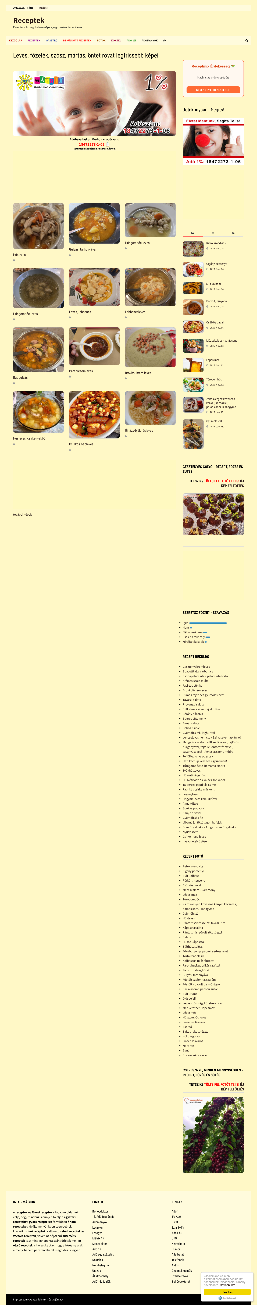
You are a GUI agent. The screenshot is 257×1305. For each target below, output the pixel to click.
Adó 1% (131, 40)
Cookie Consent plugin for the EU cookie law (227, 1298)
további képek (22, 514)
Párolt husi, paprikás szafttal (201, 965)
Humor (176, 1249)
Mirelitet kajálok (194, 642)
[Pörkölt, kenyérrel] (193, 302)
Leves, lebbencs (80, 312)
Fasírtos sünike (192, 685)
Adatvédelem (37, 1299)
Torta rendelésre (194, 956)
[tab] (193, 233)
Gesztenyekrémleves (196, 667)
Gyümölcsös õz (193, 818)
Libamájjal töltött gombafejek (202, 822)
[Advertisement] (94, 175)
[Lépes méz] (193, 360)
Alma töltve (190, 803)
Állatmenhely (100, 1276)
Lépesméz (189, 1013)
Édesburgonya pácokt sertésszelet (205, 951)
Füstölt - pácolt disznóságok (201, 984)
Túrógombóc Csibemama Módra (204, 766)
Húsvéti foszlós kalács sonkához (204, 780)
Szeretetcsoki (180, 1276)
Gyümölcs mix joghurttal (199, 733)
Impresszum (20, 1299)
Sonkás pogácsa (193, 808)
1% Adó (176, 1216)
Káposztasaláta (193, 928)
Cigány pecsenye (216, 264)
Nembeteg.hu (100, 1265)
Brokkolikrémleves (195, 690)
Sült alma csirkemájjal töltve (201, 709)
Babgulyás (20, 377)
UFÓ (174, 1238)
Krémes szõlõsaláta (196, 681)
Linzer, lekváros (193, 1041)
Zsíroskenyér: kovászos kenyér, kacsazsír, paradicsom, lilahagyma (221, 403)
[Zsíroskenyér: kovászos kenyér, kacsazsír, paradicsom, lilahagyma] (193, 399)
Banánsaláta (191, 723)
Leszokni (97, 1227)
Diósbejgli (189, 998)
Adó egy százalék (103, 1254)
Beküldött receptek (77, 40)
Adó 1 (175, 1211)
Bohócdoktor (100, 1211)
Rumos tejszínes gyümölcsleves (203, 695)
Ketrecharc (178, 1244)
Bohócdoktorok (181, 1281)
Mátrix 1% (98, 1238)
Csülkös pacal (215, 322)
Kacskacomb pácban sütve (200, 989)
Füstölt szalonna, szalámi (199, 980)
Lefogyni (97, 1233)
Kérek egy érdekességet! (213, 90)
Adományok (150, 40)
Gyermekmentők (182, 1270)
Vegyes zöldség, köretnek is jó (202, 1003)
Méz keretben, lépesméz (199, 1008)
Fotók (101, 40)
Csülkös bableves (81, 444)
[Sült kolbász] (193, 284)
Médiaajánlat (54, 1299)
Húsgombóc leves (137, 243)
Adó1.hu (177, 1233)
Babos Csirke (191, 728)
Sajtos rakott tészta (195, 1031)
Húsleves (19, 255)
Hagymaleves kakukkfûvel (200, 799)
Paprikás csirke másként (199, 789)
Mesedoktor (99, 1244)
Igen (186, 623)
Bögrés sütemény (194, 718)
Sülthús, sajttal (193, 946)
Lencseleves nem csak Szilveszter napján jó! (212, 737)
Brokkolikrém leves (138, 373)
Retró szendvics (216, 243)
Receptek (29, 20)
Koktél (116, 40)
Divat (175, 1222)
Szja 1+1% (178, 1227)
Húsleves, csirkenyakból (29, 438)
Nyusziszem (190, 832)
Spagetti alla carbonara (198, 671)
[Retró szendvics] (193, 244)
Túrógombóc (214, 379)
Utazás (96, 1270)
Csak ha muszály (194, 637)
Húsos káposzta (193, 942)
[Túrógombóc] (193, 380)
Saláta (187, 937)
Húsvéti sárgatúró (194, 775)
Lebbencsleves (135, 312)
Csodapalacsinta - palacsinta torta (205, 676)
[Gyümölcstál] (193, 422)
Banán (187, 1050)
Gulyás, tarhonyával (83, 249)
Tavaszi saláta (192, 700)
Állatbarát (178, 1254)
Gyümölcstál (214, 421)
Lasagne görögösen (196, 841)
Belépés (43, 7)
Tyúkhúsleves (192, 770)
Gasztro (52, 40)
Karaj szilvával (192, 813)
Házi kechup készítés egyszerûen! (205, 761)
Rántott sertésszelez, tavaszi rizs (204, 923)
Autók (175, 1265)
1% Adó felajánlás (103, 1216)
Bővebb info (227, 1284)
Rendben (227, 1292)
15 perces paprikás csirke (199, 785)
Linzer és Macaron (194, 1022)
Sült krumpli (191, 994)
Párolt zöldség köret (196, 970)
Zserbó (187, 1027)
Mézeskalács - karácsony (221, 340)
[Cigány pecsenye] (193, 264)
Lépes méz (213, 360)
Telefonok (178, 1260)
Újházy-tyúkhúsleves (139, 430)
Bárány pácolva (193, 714)
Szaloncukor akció (195, 1055)
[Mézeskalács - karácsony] (193, 341)
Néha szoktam (192, 632)
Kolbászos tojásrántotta (198, 961)
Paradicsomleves (81, 371)
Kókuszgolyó (191, 1036)
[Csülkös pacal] (193, 323)
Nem (186, 627)
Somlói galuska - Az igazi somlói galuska (209, 827)
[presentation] (193, 233)
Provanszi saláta (193, 704)
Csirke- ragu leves (194, 837)
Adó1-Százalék (101, 1281)
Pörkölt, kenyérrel (216, 301)
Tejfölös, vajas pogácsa (198, 756)
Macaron (188, 1046)
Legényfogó (190, 794)
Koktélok (97, 1260)
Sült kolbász (213, 284)
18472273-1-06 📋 (94, 144)
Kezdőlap (15, 40)
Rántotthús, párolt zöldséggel (202, 932)
